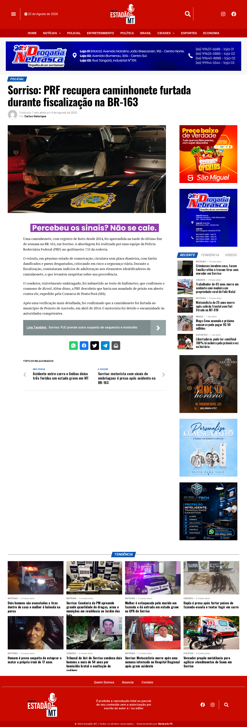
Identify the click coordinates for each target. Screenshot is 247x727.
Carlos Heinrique (35, 116)
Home (32, 33)
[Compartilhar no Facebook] (84, 346)
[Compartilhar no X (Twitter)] (94, 346)
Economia (211, 33)
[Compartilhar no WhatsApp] (73, 346)
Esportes (189, 33)
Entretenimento (100, 33)
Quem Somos (104, 682)
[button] (13, 14)
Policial (74, 33)
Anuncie (128, 682)
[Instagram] (223, 14)
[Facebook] (234, 14)
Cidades (164, 33)
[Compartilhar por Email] (116, 346)
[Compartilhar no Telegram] (105, 346)
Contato (147, 682)
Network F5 (165, 724)
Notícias (50, 33)
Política (127, 33)
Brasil (145, 33)
